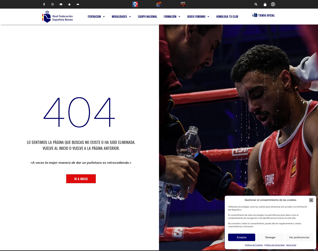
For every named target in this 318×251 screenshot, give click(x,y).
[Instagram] (52, 4)
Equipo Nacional (147, 17)
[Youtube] (61, 4)
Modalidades (119, 17)
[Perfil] (273, 4)
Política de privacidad (275, 245)
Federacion (94, 17)
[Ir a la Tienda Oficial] (254, 15)
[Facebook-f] (44, 4)
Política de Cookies (254, 245)
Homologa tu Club (227, 17)
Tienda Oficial (266, 15)
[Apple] (69, 4)
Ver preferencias (299, 237)
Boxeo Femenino (196, 17)
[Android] (78, 4)
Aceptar (242, 237)
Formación (170, 17)
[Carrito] (265, 4)
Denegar (270, 237)
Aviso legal (291, 245)
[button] (311, 200)
